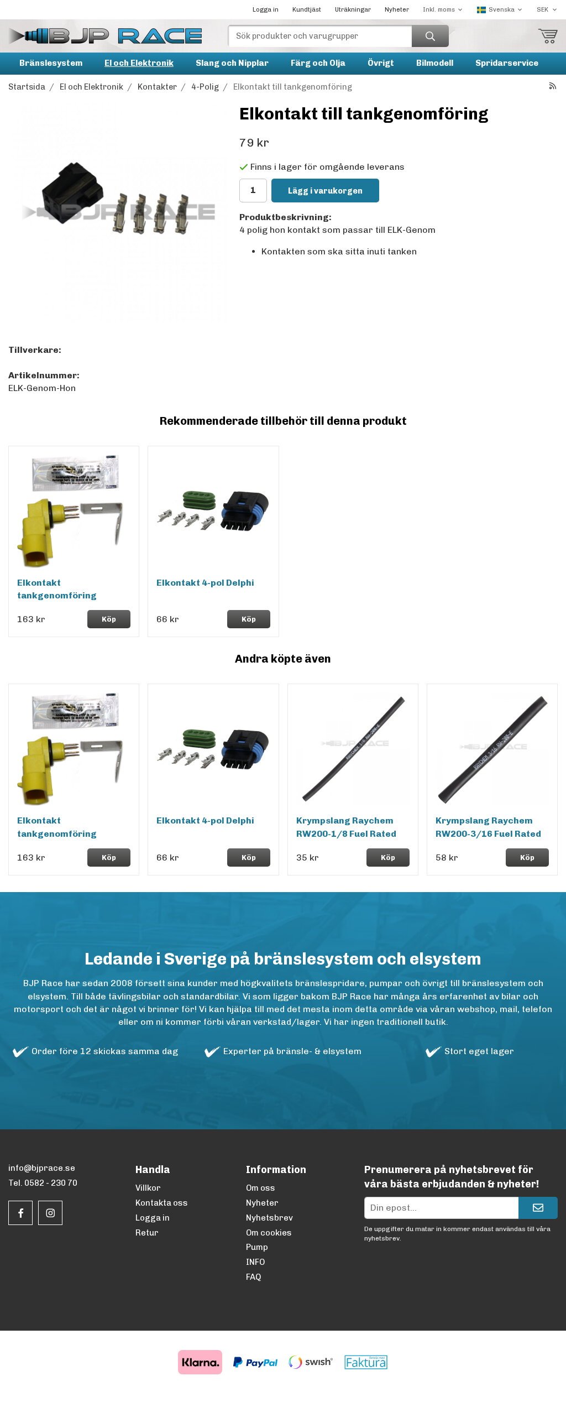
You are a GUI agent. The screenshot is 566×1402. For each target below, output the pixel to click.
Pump (257, 1247)
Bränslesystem (50, 63)
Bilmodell (434, 63)
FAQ (253, 1277)
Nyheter (397, 9)
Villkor (148, 1188)
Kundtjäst (306, 9)
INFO (255, 1262)
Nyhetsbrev (269, 1218)
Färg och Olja (318, 63)
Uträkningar (353, 9)
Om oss (260, 1188)
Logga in (266, 9)
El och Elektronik (139, 63)
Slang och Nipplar (232, 63)
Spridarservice (506, 63)
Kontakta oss (161, 1203)
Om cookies (269, 1233)
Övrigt (381, 63)
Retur (147, 1233)
